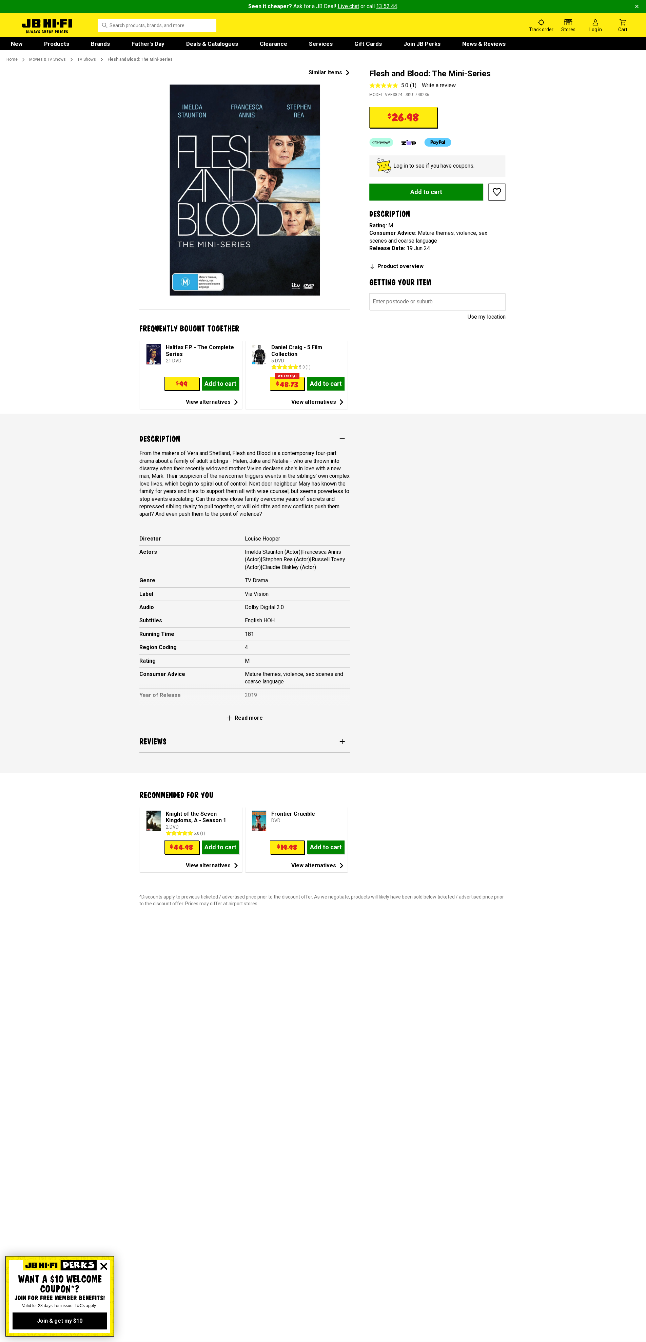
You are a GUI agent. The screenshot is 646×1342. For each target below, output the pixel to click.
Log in (400, 166)
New (16, 43)
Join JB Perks (422, 43)
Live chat (348, 6)
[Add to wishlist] (497, 192)
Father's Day (148, 43)
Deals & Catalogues (212, 43)
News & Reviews (484, 43)
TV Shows (86, 59)
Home (12, 59)
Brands (100, 43)
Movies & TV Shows (47, 59)
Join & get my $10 (59, 1321)
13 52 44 (386, 6)
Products (56, 43)
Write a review (439, 85)
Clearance (273, 43)
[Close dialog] (104, 1266)
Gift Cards (368, 43)
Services (321, 43)
